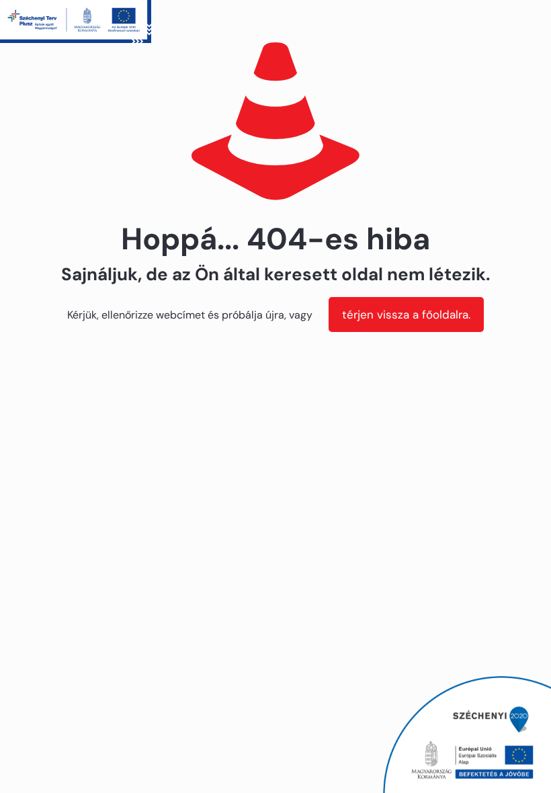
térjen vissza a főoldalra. (406, 314)
